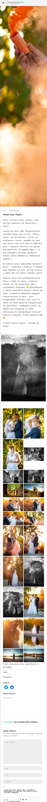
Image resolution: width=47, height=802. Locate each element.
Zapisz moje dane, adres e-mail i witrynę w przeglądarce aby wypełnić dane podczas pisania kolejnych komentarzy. (20, 791)
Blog (4, 211)
